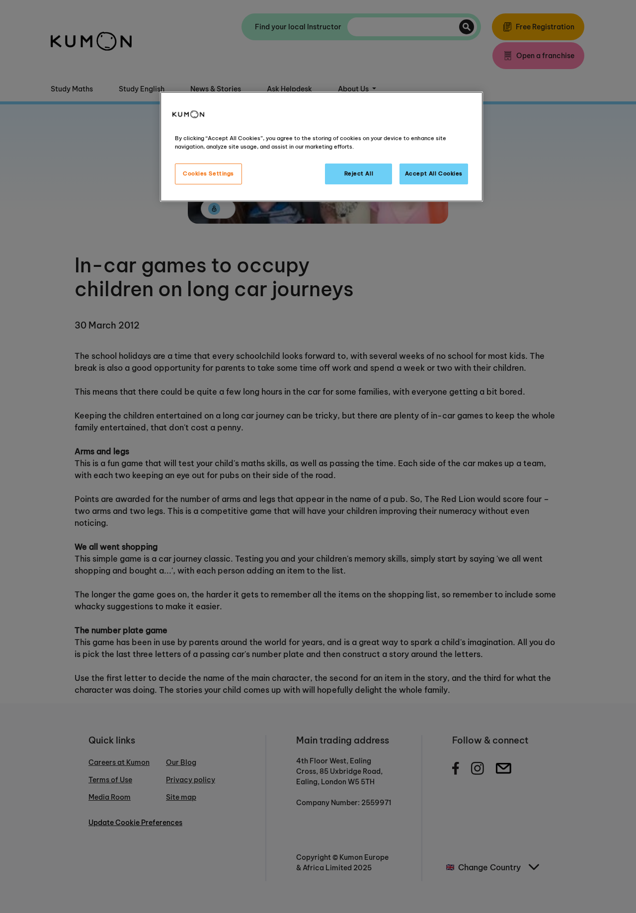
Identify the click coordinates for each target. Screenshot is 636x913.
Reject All (359, 173)
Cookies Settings (208, 173)
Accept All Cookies (434, 173)
